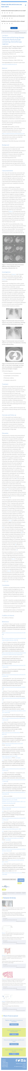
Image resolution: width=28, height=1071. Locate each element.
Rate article (14, 28)
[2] (5, 13)
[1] (2, 13)
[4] (9, 13)
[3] (7, 13)
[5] (12, 13)
